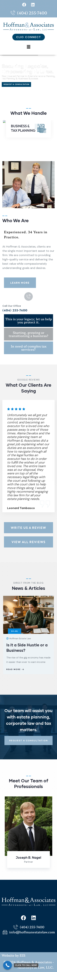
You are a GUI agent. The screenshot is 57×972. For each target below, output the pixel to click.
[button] (28, 47)
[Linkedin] (33, 5)
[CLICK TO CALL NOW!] (7, 965)
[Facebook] (24, 5)
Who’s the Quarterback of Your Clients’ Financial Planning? (28, 650)
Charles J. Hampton (28, 857)
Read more (13, 679)
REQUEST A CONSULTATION (16, 84)
